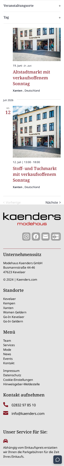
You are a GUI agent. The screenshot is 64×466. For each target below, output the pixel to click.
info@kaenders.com (28, 413)
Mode (7, 350)
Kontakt (8, 363)
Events (8, 359)
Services (9, 345)
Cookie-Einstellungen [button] (18, 380)
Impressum (11, 371)
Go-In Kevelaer (13, 317)
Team (7, 341)
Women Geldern (14, 312)
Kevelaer (9, 299)
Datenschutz (12, 375)
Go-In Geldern (13, 321)
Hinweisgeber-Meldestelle (21, 384)
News (7, 354)
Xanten (8, 308)
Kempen (9, 303)
